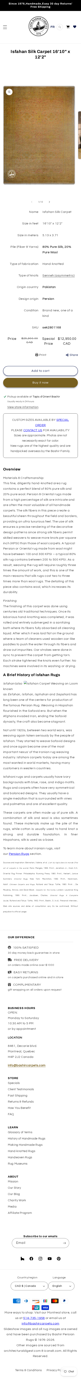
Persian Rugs (19, 853)
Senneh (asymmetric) (58, 275)
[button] (4, 27)
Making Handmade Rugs (25, 1144)
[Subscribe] (64, 1243)
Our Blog (14, 1194)
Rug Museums (18, 1163)
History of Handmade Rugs (26, 1138)
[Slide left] (31, 202)
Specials (14, 1083)
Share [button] (74, 355)
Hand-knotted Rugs (21, 1151)
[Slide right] (49, 202)
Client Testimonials (21, 1089)
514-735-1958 (34, 1318)
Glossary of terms (20, 1132)
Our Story (14, 1187)
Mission (13, 1181)
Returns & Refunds (21, 1101)
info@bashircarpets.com (27, 1065)
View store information (23, 407)
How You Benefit (19, 1108)
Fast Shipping (17, 1095)
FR (53, 26)
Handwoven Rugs (20, 1157)
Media (12, 1206)
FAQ (11, 1114)
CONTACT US (32, 430)
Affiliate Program (20, 1212)
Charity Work (17, 1200)
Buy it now (40, 382)
